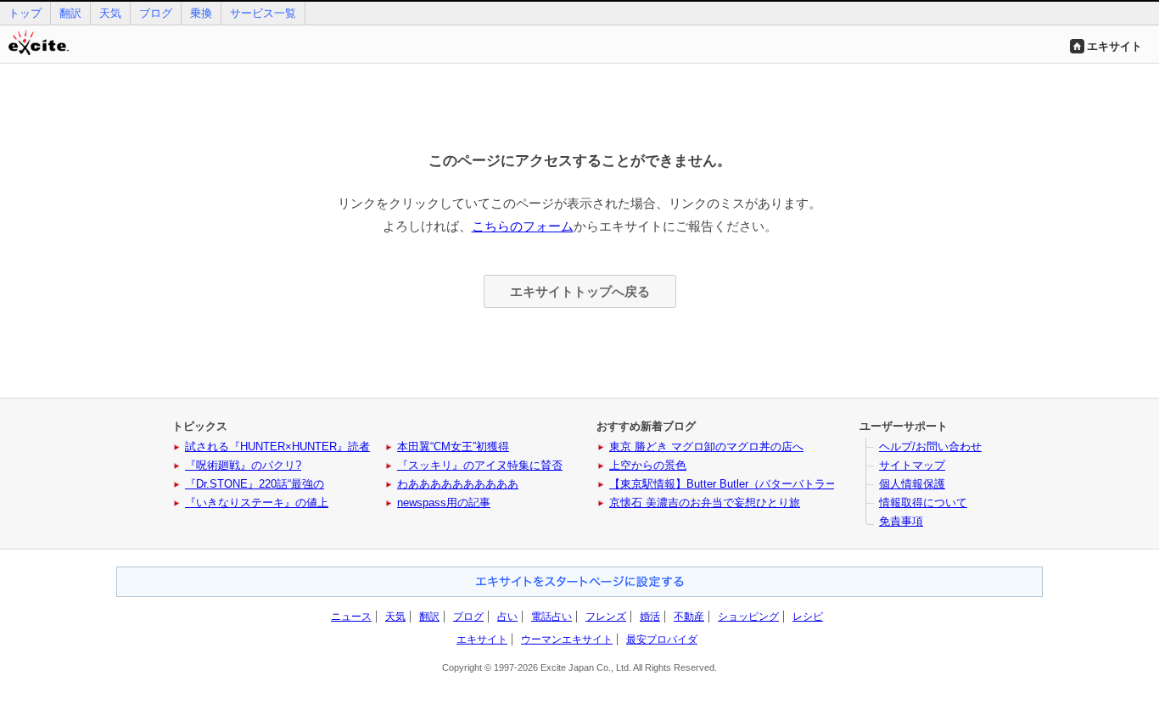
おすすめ (580, 581)
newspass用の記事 (443, 502)
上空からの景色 (647, 465)
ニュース (351, 616)
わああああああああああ (457, 483)
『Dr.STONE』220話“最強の (254, 483)
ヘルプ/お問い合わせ (930, 446)
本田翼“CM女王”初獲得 (453, 446)
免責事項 (901, 521)
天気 (110, 13)
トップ (25, 13)
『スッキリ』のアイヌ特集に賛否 (480, 465)
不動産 (689, 616)
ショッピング (748, 616)
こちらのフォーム (523, 226)
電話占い (551, 616)
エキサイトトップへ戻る (580, 291)
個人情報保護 (912, 483)
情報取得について (923, 502)
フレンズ (605, 616)
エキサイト (1114, 46)
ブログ (155, 13)
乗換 (201, 13)
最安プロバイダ (661, 639)
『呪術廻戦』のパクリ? (243, 465)
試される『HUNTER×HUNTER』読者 (277, 446)
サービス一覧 (263, 13)
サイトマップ (912, 465)
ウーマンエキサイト (567, 639)
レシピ (807, 616)
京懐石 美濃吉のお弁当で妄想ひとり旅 (704, 502)
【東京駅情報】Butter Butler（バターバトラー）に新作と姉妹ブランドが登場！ (805, 483)
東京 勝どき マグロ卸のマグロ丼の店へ (706, 446)
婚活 (650, 616)
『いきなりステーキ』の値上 (256, 502)
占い (507, 616)
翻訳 (70, 13)
